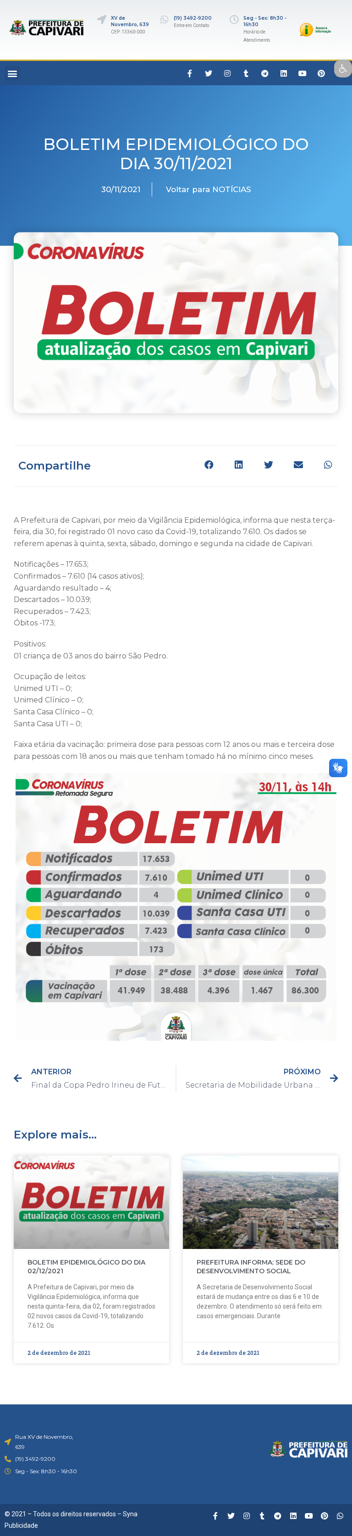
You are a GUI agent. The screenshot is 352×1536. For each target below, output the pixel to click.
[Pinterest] (321, 73)
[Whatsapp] (340, 1515)
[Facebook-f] (189, 73)
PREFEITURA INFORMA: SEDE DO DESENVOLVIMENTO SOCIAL (251, 1267)
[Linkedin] (283, 73)
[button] (12, 73)
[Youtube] (302, 73)
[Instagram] (227, 73)
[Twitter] (208, 73)
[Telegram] (265, 73)
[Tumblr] (246, 73)
